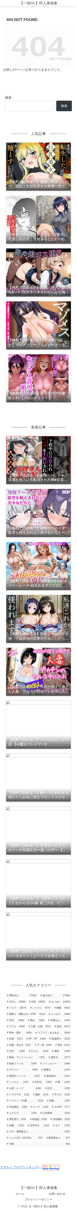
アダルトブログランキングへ (20, 1167)
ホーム (20, 1193)
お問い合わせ (57, 1193)
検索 (8, 97)
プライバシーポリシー (38, 1199)
